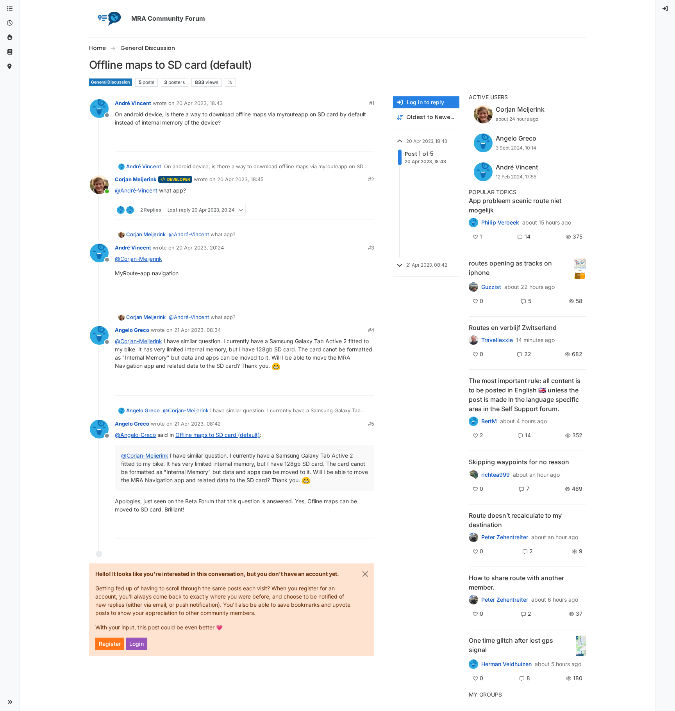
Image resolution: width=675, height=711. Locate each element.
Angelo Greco (132, 330)
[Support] (9, 52)
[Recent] (9, 23)
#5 (371, 424)
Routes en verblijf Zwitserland (513, 327)
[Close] (365, 573)
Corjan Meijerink (136, 179)
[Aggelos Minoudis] (473, 537)
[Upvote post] (340, 142)
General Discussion (110, 82)
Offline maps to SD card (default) (217, 434)
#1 (371, 103)
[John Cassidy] (473, 599)
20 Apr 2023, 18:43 (199, 103)
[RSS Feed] (230, 82)
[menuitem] (665, 8)
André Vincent (133, 103)
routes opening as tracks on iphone (510, 267)
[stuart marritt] (473, 474)
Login (136, 643)
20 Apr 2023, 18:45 (240, 179)
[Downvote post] (368, 142)
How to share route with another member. (516, 582)
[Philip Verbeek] (473, 222)
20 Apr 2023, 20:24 (200, 247)
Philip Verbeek (500, 222)
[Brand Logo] (108, 18)
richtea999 (495, 475)
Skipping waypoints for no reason (519, 462)
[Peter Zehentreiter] (473, 421)
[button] (9, 702)
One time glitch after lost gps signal (511, 645)
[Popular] (9, 37)
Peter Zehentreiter (504, 537)
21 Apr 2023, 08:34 (197, 330)
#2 (371, 179)
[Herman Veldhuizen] (473, 664)
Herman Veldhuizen (506, 664)
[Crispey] (473, 287)
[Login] (665, 8)
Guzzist (491, 287)
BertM (489, 421)
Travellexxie (497, 340)
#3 (371, 247)
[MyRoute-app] (9, 66)
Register (110, 643)
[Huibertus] (473, 340)
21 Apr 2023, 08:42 (197, 424)
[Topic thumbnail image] (580, 268)
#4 (371, 330)
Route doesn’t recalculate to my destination (515, 520)
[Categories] (9, 8)
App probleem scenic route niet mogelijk (515, 205)
